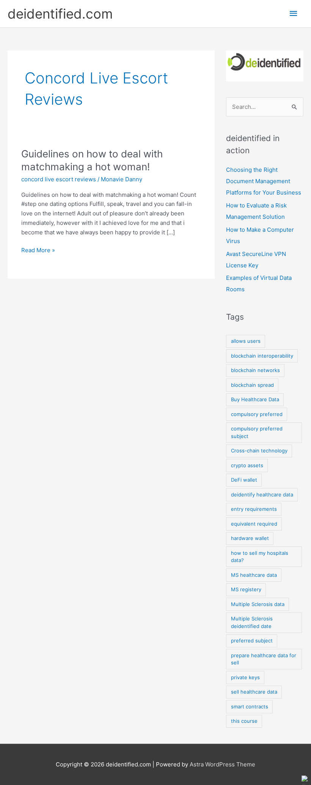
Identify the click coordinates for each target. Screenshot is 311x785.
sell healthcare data (254, 692)
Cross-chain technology (259, 450)
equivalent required (254, 524)
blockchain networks (255, 370)
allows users (246, 341)
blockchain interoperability (262, 356)
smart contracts (249, 706)
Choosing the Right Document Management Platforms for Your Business (263, 181)
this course (244, 721)
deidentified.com (60, 14)
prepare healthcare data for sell (263, 659)
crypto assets (247, 465)
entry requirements (254, 509)
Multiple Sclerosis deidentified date (252, 622)
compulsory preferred (257, 414)
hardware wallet (250, 538)
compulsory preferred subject (257, 432)
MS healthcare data (254, 575)
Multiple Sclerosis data (257, 604)
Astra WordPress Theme (222, 764)
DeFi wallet (244, 480)
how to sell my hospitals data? (259, 557)
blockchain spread (252, 385)
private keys (245, 677)
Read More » (38, 250)
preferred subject (252, 640)
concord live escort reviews (58, 179)
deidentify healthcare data (262, 494)
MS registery (246, 589)
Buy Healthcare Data (255, 399)
